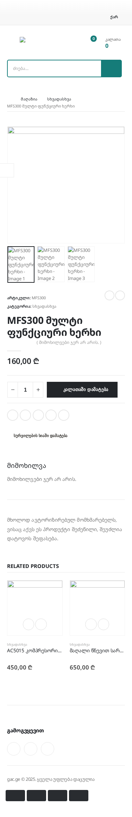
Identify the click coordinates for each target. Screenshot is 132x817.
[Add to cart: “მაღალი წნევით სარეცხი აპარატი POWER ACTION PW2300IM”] (91, 624)
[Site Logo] (39, 42)
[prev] (109, 295)
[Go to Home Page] (9, 99)
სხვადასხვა (44, 306)
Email (63, 415)
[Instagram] (47, 749)
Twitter (25, 415)
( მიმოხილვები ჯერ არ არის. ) (69, 342)
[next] (120, 295)
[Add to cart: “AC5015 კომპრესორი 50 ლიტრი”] (28, 624)
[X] (30, 749)
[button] (16, 184)
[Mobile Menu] (12, 42)
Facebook (12, 415)
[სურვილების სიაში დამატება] (41, 624)
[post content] (34, 608)
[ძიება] (111, 68)
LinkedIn (38, 415)
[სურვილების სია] (81, 42)
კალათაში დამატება (86, 389)
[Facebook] (13, 749)
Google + (51, 415)
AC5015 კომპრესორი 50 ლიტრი (45, 650)
